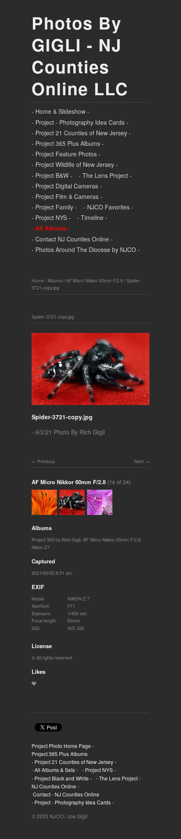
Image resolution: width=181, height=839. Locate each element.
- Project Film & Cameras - (67, 196)
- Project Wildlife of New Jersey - (75, 164)
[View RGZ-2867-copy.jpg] (99, 511)
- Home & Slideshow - (60, 111)
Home (38, 280)
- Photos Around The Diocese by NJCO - (86, 249)
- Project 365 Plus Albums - (68, 143)
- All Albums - (51, 228)
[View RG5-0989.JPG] (44, 511)
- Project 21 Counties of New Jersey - (81, 133)
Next (139, 461)
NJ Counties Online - (55, 786)
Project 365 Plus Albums (60, 753)
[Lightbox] (90, 406)
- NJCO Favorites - (108, 207)
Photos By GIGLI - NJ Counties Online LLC (80, 55)
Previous (46, 461)
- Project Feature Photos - (66, 154)
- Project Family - (54, 207)
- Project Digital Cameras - (67, 186)
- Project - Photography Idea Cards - (80, 122)
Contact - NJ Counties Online (65, 794)
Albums (55, 280)
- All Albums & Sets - (55, 769)
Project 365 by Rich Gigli (56, 539)
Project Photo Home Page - (63, 745)
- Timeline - (92, 217)
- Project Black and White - (62, 778)
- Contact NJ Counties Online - (72, 239)
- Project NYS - (51, 217)
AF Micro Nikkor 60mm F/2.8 (94, 280)
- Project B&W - (52, 175)
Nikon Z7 (41, 547)
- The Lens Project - (105, 175)
